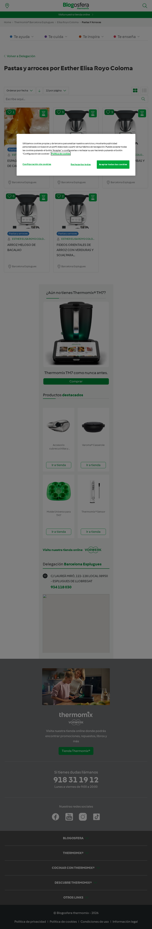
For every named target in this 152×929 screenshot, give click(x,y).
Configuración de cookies (37, 164)
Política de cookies (60, 153)
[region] (76, 154)
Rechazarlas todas (81, 164)
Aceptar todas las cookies (113, 164)
